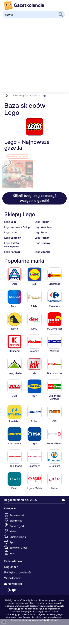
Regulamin (11, 567)
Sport (12, 542)
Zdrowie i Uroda (18, 547)
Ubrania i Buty (17, 536)
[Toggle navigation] (63, 5)
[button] (63, 500)
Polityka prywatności (18, 572)
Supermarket (16, 515)
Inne (35, 95)
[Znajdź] (61, 15)
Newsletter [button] (14, 584)
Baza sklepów (21, 95)
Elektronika (15, 520)
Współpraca (12, 578)
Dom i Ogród (16, 526)
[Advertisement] (34, 55)
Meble (12, 531)
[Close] (3, 622)
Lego (10, 221)
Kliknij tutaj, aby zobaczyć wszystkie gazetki (34, 198)
